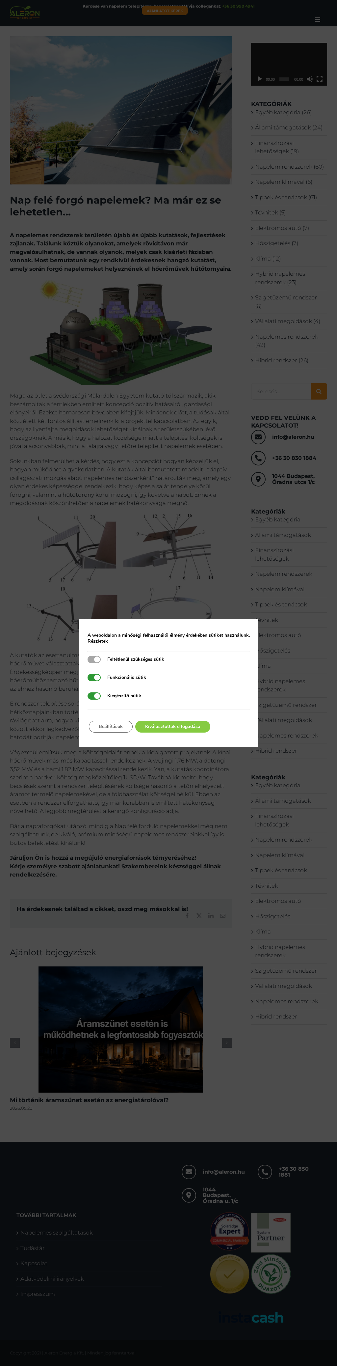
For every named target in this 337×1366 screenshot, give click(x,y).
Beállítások (111, 726)
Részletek (98, 641)
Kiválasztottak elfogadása (172, 726)
